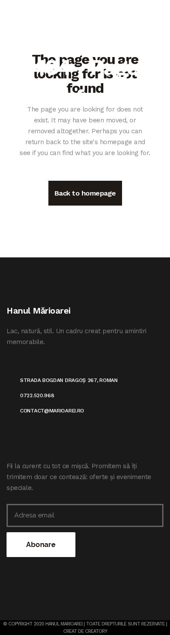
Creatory (96, 631)
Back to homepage (85, 193)
